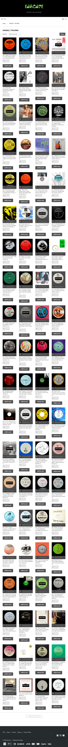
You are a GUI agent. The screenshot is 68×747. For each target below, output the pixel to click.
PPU (4, 732)
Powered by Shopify (18, 740)
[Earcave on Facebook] (58, 735)
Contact (14, 732)
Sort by (5, 34)
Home (4, 23)
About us (19, 732)
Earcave (9, 740)
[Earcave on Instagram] (60, 735)
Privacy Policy (27, 732)
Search (8, 732)
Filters (62, 34)
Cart (65, 19)
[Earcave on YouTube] (63, 735)
